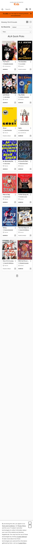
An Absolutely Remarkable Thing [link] (8, 161)
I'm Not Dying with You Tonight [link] (24, 194)
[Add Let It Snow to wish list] (15, 103)
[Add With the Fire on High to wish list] (30, 269)
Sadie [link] (20, 128)
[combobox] (13, 9)
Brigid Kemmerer (24, 163)
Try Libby (5, 13)
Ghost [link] (4, 128)
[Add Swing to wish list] (15, 236)
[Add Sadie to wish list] (30, 136)
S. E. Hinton (22, 64)
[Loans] (26, 10)
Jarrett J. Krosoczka (24, 97)
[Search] (2, 9)
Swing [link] (4, 228)
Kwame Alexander (8, 230)
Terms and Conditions (8, 526)
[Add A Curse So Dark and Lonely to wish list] (30, 169)
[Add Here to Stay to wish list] (15, 202)
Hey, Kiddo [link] (21, 95)
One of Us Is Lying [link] (8, 261)
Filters (4, 32)
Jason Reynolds (8, 130)
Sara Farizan (7, 196)
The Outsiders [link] (22, 62)
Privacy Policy (22, 526)
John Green (7, 97)
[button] (27, 22)
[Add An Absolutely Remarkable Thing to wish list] (15, 169)
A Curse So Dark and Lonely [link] (24, 161)
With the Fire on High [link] (24, 261)
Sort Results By (5, 27)
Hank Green (7, 163)
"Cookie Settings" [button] (22, 537)
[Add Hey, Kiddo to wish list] (30, 103)
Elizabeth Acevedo (8, 64)
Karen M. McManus (24, 230)
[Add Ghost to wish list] (15, 136)
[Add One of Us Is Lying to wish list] (15, 269)
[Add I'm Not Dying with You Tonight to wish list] (30, 202)
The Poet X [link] (6, 62)
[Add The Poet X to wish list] (15, 69)
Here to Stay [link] (6, 194)
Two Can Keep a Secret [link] (24, 228)
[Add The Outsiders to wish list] (30, 69)
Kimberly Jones (23, 196)
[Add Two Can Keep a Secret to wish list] (30, 236)
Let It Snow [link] (6, 95)
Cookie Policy (22, 543)
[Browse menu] (30, 9)
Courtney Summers (24, 130)
